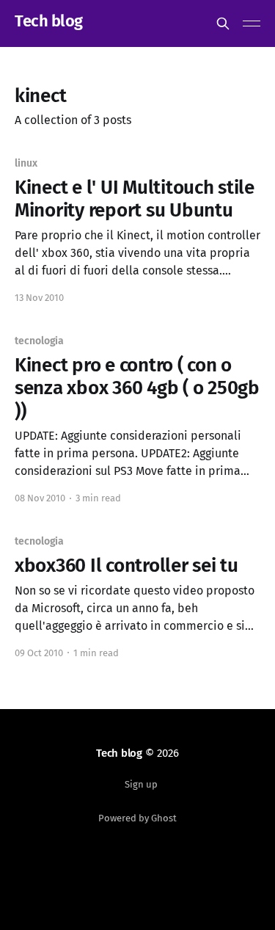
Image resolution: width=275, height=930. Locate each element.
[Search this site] (223, 23)
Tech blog (49, 21)
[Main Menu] (252, 23)
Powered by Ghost (137, 818)
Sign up (141, 784)
